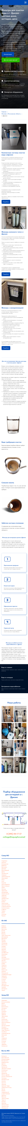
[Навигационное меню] (25, 2)
